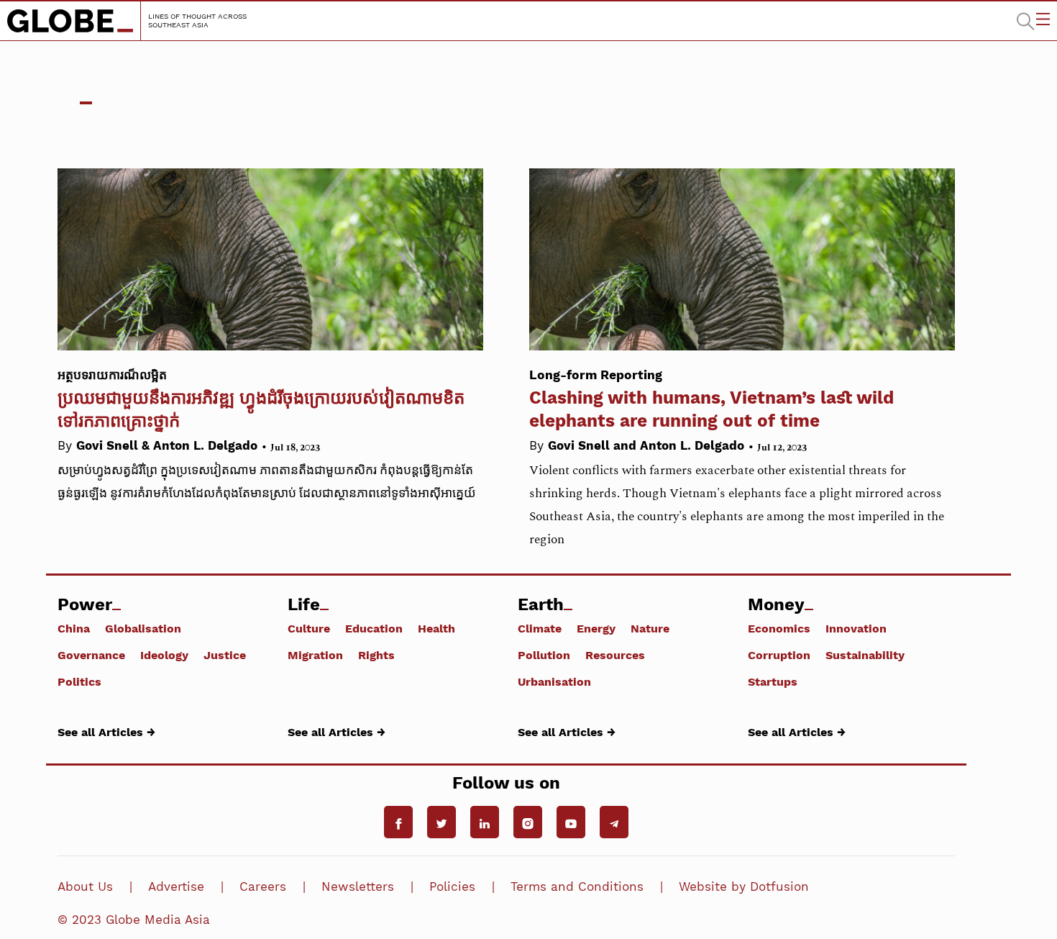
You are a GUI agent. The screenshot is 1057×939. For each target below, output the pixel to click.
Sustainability (865, 654)
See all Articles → (106, 731)
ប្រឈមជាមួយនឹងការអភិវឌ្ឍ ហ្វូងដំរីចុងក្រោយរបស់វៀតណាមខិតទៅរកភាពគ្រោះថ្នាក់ (261, 399)
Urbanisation (554, 681)
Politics (79, 681)
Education (374, 628)
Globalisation (143, 628)
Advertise (176, 886)
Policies (452, 886)
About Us (85, 886)
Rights (376, 654)
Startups (772, 681)
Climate (540, 628)
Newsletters (357, 886)
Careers (262, 886)
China (74, 628)
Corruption (779, 654)
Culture (309, 628)
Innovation (856, 628)
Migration (315, 654)
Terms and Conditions (577, 886)
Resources (615, 654)
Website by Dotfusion (744, 886)
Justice (224, 654)
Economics (779, 628)
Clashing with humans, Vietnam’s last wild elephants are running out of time (711, 399)
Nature (650, 628)
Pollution (544, 654)
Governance (91, 654)
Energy (596, 628)
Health (436, 628)
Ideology (164, 654)
